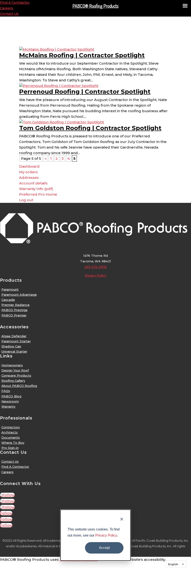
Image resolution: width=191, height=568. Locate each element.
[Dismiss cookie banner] (121, 520)
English (173, 564)
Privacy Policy (106, 535)
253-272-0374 (95, 267)
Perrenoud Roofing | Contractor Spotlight (84, 91)
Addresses (29, 177)
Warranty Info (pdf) (36, 189)
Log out (26, 200)
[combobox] (176, 564)
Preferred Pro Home (38, 194)
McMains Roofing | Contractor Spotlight (82, 55)
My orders (28, 172)
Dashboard (29, 166)
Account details (33, 183)
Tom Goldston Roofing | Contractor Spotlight (90, 128)
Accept (104, 548)
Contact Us (9, 14)
